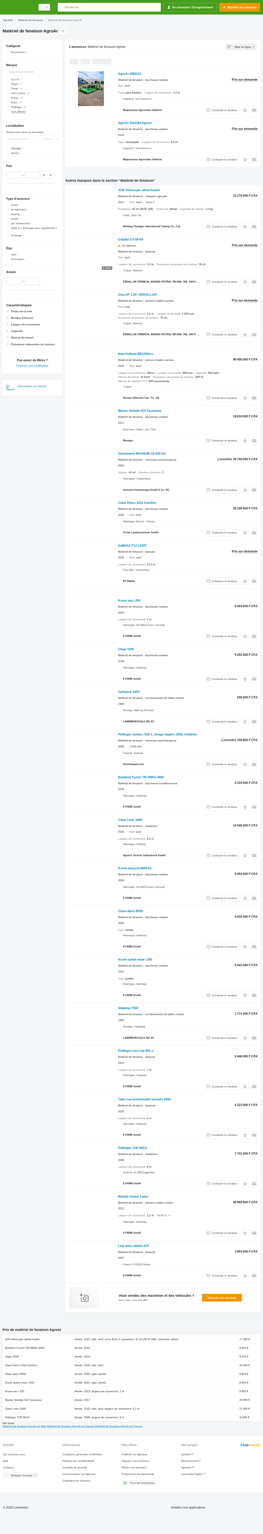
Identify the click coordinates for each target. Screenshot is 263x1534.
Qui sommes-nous (14, 1454)
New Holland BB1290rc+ (135, 353)
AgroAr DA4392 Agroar (135, 123)
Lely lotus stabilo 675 (133, 1246)
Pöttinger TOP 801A (132, 1148)
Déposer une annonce (221, 1297)
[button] (245, 110)
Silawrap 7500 (128, 1008)
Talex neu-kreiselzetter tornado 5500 (144, 1099)
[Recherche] (61, 7)
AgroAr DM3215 (129, 73)
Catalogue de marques (76, 1480)
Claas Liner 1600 (130, 819)
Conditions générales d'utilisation (82, 1454)
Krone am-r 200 (129, 600)
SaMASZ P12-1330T (132, 545)
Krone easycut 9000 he (135, 868)
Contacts (8, 1467)
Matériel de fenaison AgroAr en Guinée (71, 1426)
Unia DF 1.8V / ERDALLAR (137, 294)
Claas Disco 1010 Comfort (137, 502)
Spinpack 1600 (129, 691)
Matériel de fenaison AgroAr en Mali (25, 1426)
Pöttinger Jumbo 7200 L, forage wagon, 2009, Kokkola (157, 734)
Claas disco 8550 (130, 911)
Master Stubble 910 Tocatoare (139, 410)
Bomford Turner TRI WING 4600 (141, 777)
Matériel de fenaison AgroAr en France (118, 1426)
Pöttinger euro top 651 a (135, 1050)
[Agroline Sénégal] (18, 7)
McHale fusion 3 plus (133, 1196)
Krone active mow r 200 (135, 959)
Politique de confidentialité (78, 1460)
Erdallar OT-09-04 (130, 239)
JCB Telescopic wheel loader (139, 190)
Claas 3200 (126, 649)
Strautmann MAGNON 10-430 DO (142, 453)
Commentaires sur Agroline (78, 1474)
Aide (5, 1460)
